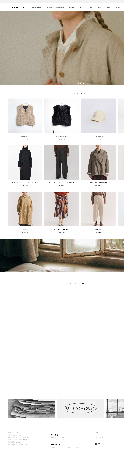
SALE (91, 7)
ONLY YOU (81, 7)
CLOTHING (49, 7)
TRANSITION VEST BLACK (62, 136)
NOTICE (117, 7)
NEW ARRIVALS (36, 7)
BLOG (99, 7)
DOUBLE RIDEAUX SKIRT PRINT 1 (61, 229)
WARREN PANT (98, 229)
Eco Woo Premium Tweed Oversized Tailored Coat (25, 182)
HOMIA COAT (25, 229)
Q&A (108, 7)
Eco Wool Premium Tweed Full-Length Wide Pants (61, 182)
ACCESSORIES (60, 7)
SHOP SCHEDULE (99, 438)
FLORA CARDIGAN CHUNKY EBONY (98, 182)
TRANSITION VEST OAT (25, 136)
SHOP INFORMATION (99, 435)
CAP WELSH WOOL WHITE (98, 136)
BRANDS (71, 7)
